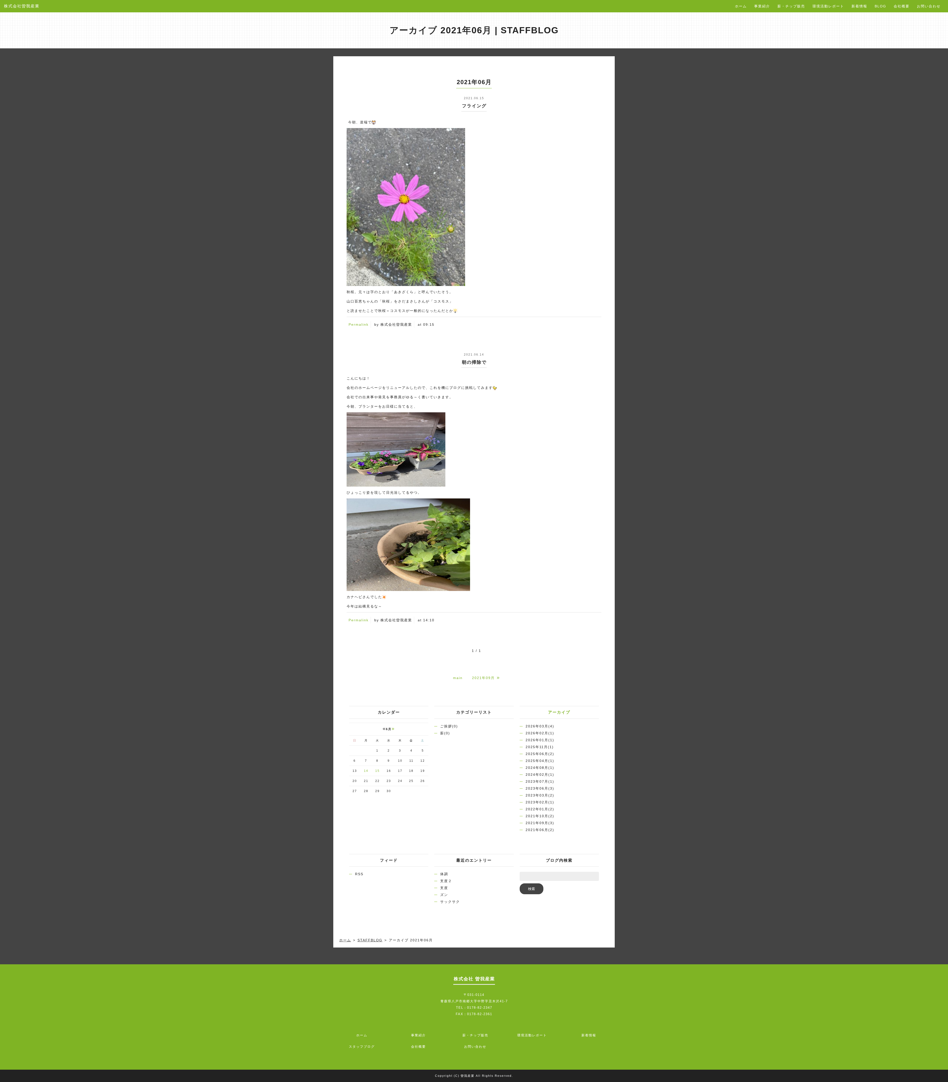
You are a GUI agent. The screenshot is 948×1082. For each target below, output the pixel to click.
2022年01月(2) (540, 809)
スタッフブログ (362, 1046)
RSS (359, 874)
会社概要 (901, 6)
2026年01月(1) (540, 740)
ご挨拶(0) (449, 726)
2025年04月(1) (540, 761)
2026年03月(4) (540, 726)
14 (366, 771)
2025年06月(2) (540, 754)
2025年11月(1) (540, 747)
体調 (444, 874)
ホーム (741, 6)
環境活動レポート (828, 6)
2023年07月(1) (540, 781)
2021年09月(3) (540, 823)
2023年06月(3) (540, 788)
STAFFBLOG (369, 940)
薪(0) (445, 733)
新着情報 (859, 6)
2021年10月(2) (540, 816)
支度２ (446, 881)
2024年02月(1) (540, 775)
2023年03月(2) (540, 795)
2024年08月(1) (540, 768)
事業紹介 (762, 6)
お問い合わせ (929, 6)
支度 (444, 888)
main (458, 678)
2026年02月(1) (540, 733)
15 (377, 771)
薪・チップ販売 (791, 6)
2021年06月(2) (540, 830)
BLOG (880, 6)
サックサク (450, 902)
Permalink (359, 324)
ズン (444, 895)
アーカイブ (559, 712)
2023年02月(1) (540, 802)
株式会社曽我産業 (22, 6)
